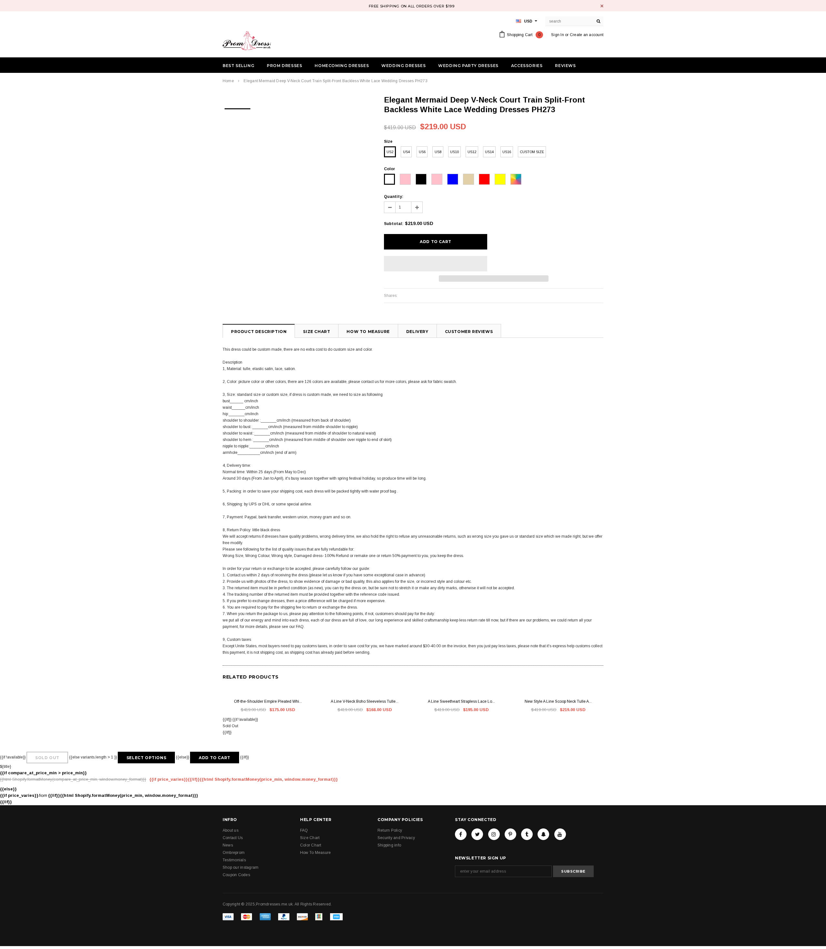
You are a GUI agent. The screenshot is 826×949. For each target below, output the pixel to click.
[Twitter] (477, 834)
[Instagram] (494, 834)
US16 (506, 152)
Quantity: (393, 196)
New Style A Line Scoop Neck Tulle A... (558, 701)
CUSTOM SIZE (532, 152)
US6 (422, 152)
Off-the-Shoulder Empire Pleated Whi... (268, 701)
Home (228, 81)
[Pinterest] (510, 834)
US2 (390, 152)
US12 (472, 152)
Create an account (586, 35)
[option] (237, 107)
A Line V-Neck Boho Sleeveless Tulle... (364, 701)
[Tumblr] (527, 834)
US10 (454, 152)
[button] (435, 263)
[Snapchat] (543, 834)
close (601, 6)
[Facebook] (461, 834)
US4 (406, 152)
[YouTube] (560, 834)
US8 (438, 152)
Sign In (557, 35)
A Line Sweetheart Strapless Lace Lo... (461, 701)
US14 (489, 152)
